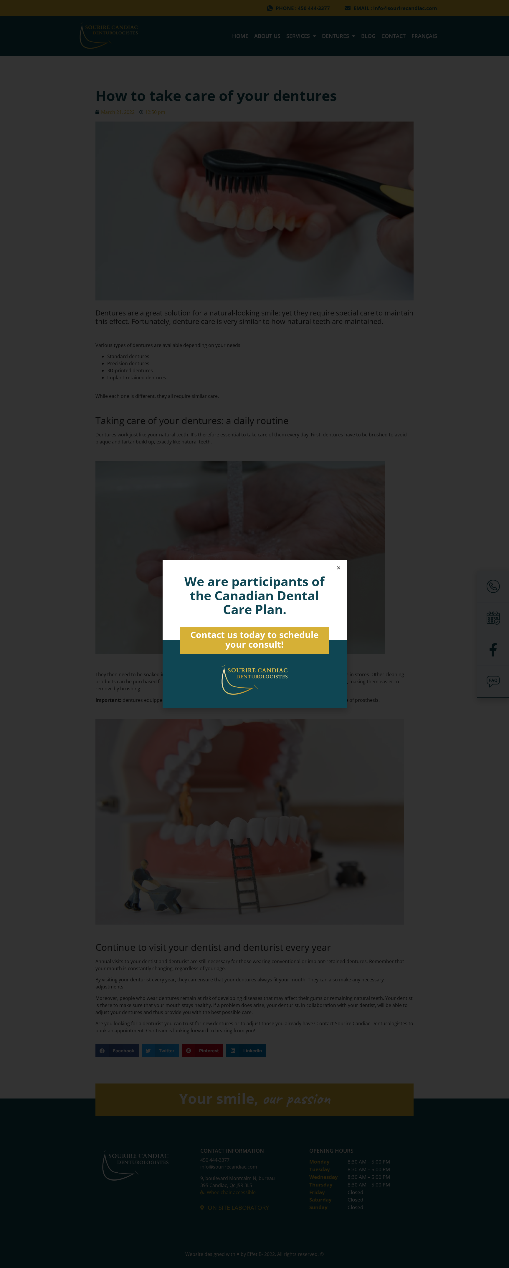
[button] (338, 568)
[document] (254, 634)
